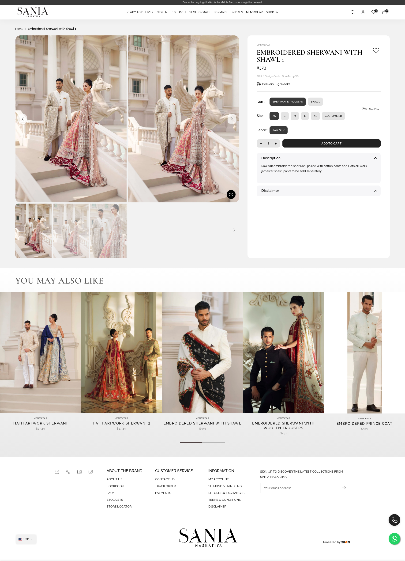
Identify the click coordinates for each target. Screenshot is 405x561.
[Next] (232, 119)
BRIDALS (237, 12)
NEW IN (162, 12)
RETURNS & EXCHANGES (226, 493)
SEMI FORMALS (199, 12)
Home (19, 28)
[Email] (57, 472)
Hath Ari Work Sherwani (40, 423)
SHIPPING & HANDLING (225, 486)
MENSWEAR (254, 12)
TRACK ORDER (165, 486)
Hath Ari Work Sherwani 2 (121, 423)
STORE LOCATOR (119, 506)
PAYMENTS (163, 493)
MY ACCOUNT (218, 479)
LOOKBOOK (115, 486)
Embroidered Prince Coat (364, 423)
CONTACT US (165, 479)
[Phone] (68, 472)
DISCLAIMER (217, 506)
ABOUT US (114, 479)
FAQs (110, 493)
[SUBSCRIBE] (341, 488)
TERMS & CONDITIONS (224, 499)
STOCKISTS (115, 499)
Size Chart (375, 109)
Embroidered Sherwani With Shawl (202, 423)
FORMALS (220, 12)
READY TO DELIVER (140, 12)
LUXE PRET (178, 12)
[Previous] (22, 119)
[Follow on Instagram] (91, 472)
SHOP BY (272, 12)
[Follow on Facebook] (79, 472)
